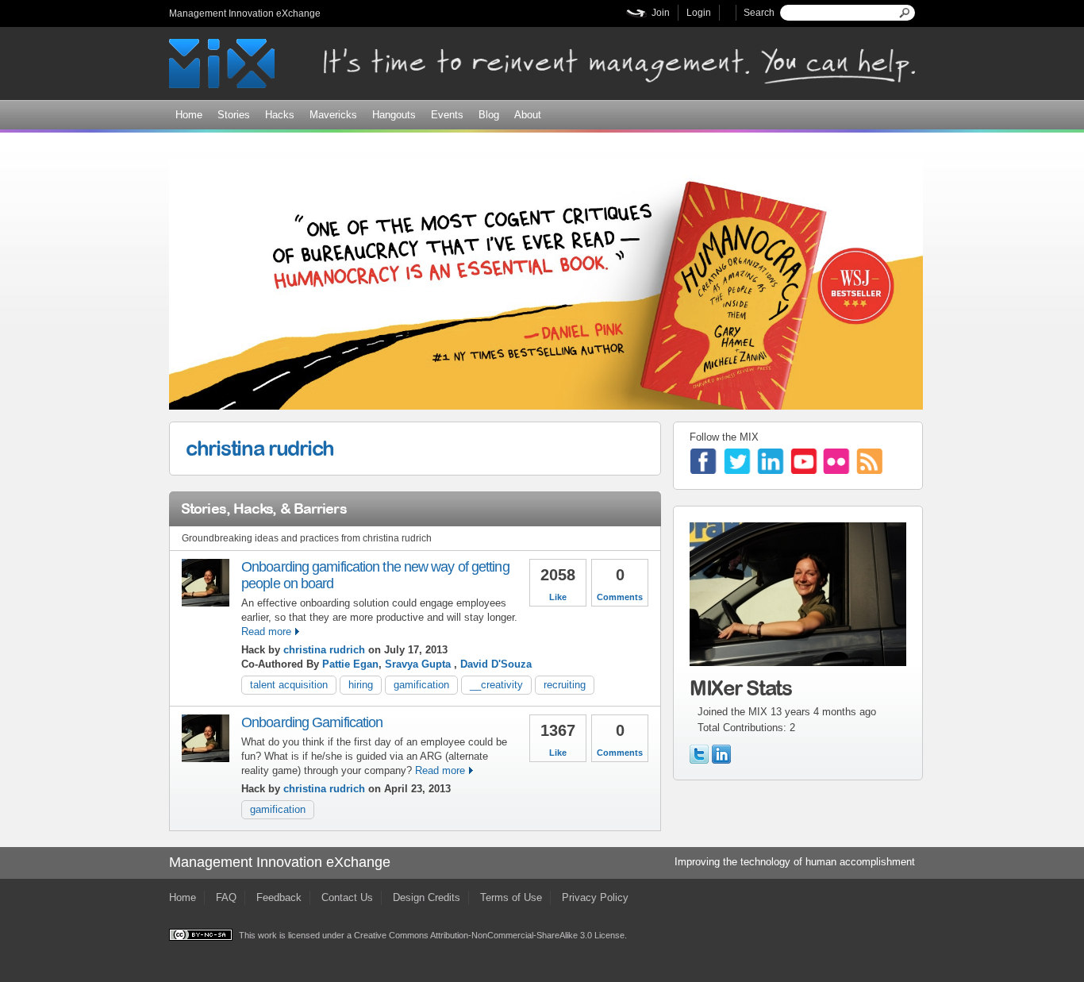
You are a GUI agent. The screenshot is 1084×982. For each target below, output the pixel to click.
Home (188, 115)
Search (759, 12)
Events (447, 115)
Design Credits (426, 897)
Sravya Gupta (419, 664)
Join (661, 12)
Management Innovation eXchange (245, 13)
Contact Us (347, 897)
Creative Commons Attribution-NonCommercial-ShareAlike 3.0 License (489, 935)
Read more (266, 631)
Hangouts (394, 115)
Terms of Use (511, 897)
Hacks (279, 115)
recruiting (565, 685)
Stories (233, 115)
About (527, 115)
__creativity (496, 685)
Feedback (279, 897)
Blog (489, 115)
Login (698, 12)
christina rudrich (260, 448)
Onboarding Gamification (311, 722)
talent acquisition (289, 685)
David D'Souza (496, 664)
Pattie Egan (350, 664)
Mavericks (333, 115)
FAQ (226, 897)
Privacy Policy (595, 897)
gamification (421, 685)
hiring (360, 685)
